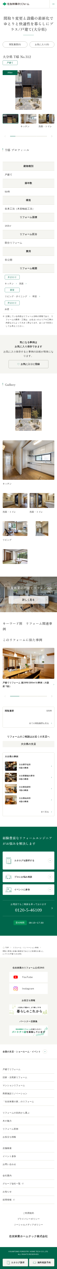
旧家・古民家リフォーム (15, 1077)
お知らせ (7, 1192)
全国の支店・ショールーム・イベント (22, 1051)
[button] (12, 136)
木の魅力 (7, 1121)
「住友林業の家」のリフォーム (18, 1101)
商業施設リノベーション (15, 1093)
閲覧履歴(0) (15, 44)
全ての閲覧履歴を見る (39, 723)
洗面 (21, 283)
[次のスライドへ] (51, 136)
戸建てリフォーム (12, 1069)
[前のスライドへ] (5, 136)
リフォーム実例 (10, 1129)
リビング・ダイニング (16, 296)
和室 (34, 296)
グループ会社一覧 (12, 1183)
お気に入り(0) (42, 44)
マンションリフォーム (14, 1085)
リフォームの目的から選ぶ (16, 1113)
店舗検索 (7, 1148)
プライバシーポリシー (28, 1219)
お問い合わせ (9, 1164)
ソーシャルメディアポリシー (28, 1225)
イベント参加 (9, 1156)
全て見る (45, 812)
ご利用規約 (28, 1213)
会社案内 (7, 1175)
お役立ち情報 (9, 1137)
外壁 (7, 309)
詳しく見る (28, 599)
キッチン (9, 283)
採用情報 (7, 1200)
